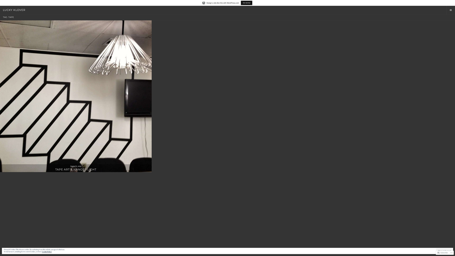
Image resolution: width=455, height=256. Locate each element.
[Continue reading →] (76, 96)
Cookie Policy (47, 252)
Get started (246, 3)
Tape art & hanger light (76, 169)
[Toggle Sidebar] (450, 10)
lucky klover (14, 10)
